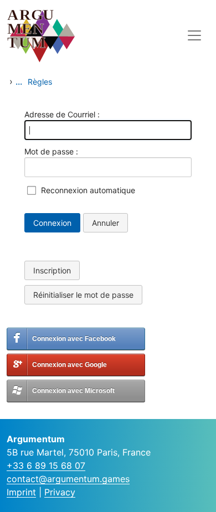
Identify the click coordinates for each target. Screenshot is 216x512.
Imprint (21, 492)
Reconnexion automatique (88, 190)
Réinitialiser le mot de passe (83, 294)
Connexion (52, 222)
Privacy (59, 492)
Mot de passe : (51, 151)
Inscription (52, 270)
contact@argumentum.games (68, 478)
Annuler (105, 222)
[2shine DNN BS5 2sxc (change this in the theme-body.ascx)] (62, 35)
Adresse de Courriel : (62, 114)
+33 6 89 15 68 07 (46, 465)
